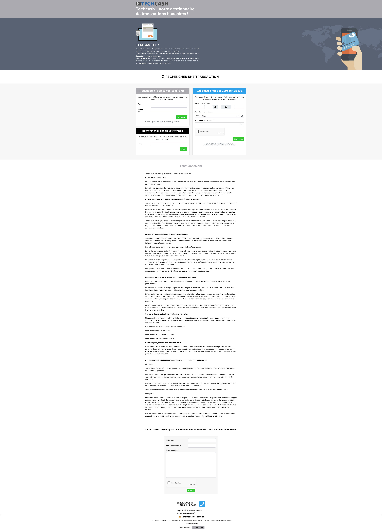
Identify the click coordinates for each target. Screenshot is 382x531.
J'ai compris (198, 527)
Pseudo (140, 104)
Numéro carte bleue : (202, 103)
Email (140, 144)
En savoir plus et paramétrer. (192, 523)
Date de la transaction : (203, 112)
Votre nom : (170, 440)
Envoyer (191, 490)
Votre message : (172, 450)
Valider (183, 149)
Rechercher (182, 117)
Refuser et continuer (185, 527)
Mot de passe (140, 110)
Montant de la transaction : (205, 120)
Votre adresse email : (174, 446)
